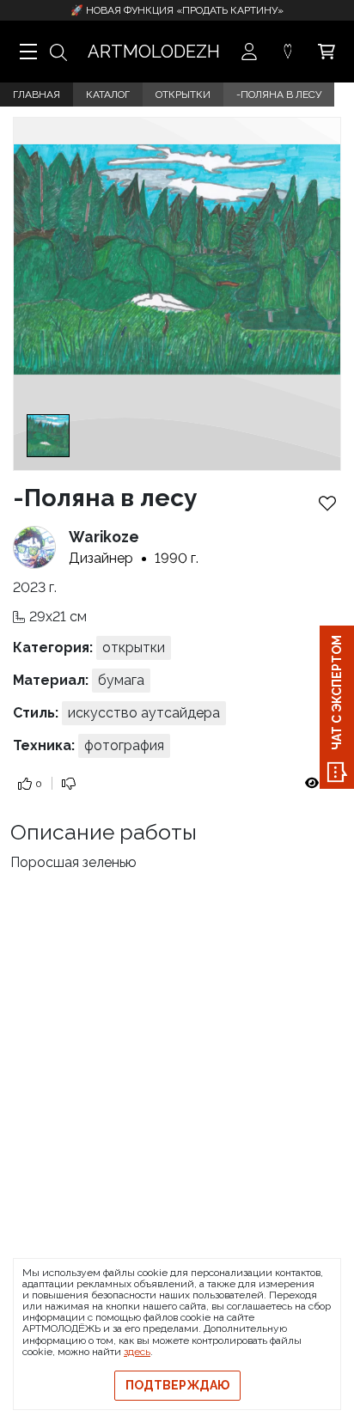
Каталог (108, 95)
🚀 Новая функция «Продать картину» (177, 10)
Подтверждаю (177, 1385)
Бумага (121, 680)
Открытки (183, 95)
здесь (137, 1352)
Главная (36, 95)
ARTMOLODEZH (154, 51)
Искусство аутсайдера (144, 713)
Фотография (124, 745)
